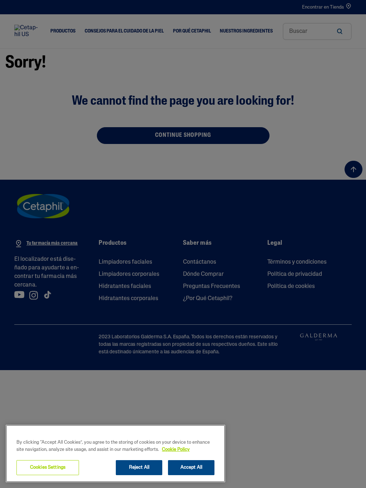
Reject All (139, 467)
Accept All (191, 467)
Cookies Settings (47, 467)
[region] (115, 453)
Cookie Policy (176, 449)
